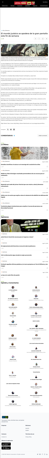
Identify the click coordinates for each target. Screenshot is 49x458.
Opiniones (27, 5)
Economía (20, 5)
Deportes (35, 5)
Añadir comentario (43, 135)
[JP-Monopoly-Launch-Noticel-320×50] (24, 3)
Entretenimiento (44, 5)
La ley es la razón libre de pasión (10, 275)
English (27, 430)
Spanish (27, 428)
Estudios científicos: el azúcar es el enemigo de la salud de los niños (20, 164)
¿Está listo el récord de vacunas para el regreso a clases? (17, 237)
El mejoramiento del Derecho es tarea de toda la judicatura (18, 246)
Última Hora (5, 5)
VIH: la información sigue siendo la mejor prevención (16, 255)
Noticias (12, 5)
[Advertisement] (24, 17)
